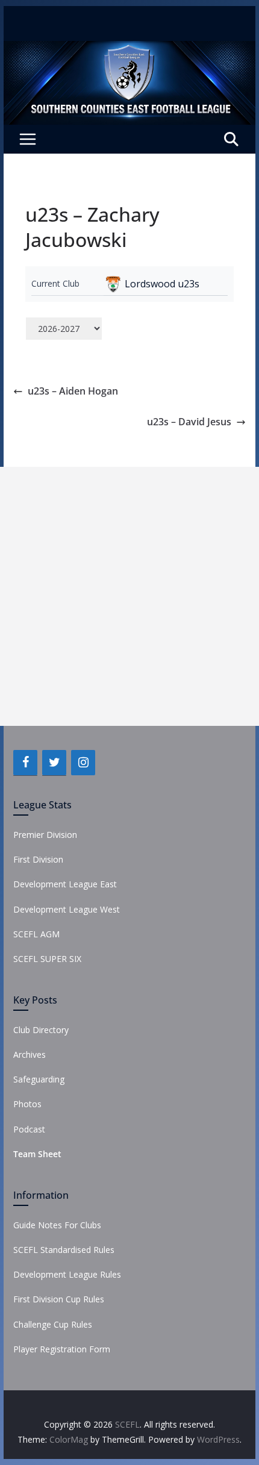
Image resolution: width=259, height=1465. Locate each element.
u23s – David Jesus (189, 421)
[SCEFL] (129, 49)
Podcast (29, 1129)
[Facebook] (25, 762)
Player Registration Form (61, 1349)
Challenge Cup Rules (52, 1324)
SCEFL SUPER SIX (47, 958)
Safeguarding (38, 1079)
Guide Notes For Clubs (57, 1225)
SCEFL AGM (36, 934)
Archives (29, 1054)
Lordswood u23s (162, 284)
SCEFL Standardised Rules (63, 1249)
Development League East (65, 884)
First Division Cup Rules (58, 1299)
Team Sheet (37, 1154)
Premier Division (45, 834)
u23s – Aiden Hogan (73, 391)
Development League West (66, 909)
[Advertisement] (129, 596)
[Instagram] (83, 762)
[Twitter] (54, 762)
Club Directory (41, 1029)
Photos (27, 1104)
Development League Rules (67, 1274)
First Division (38, 859)
